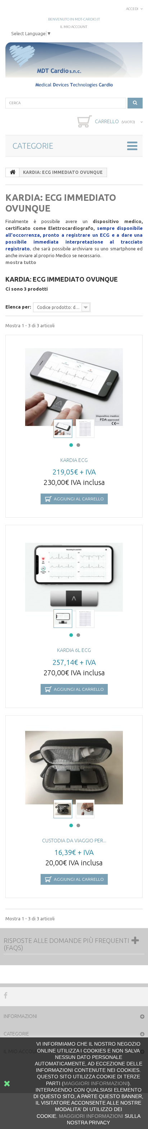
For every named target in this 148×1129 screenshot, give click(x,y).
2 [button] (78, 445)
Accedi (132, 9)
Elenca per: (18, 306)
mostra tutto (20, 262)
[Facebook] (6, 995)
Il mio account (73, 27)
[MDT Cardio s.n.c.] (74, 65)
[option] (74, 387)
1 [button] (71, 445)
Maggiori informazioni (91, 1116)
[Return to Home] (12, 172)
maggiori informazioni (96, 1083)
